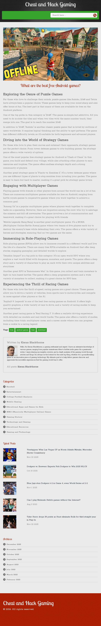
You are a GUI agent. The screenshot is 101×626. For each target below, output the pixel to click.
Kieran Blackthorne (32, 342)
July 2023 (11, 569)
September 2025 (14, 559)
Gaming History (14, 417)
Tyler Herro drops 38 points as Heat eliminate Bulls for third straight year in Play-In (61, 518)
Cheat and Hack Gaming (50, 4)
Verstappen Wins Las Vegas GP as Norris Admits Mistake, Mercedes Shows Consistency (59, 451)
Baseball (11, 387)
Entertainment (14, 392)
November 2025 (14, 549)
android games (22, 330)
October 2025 (13, 554)
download (42, 330)
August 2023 (13, 564)
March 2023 (12, 574)
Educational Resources (18, 427)
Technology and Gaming (18, 422)
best (33, 330)
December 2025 (14, 544)
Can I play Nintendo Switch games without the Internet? (53, 500)
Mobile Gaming (14, 402)
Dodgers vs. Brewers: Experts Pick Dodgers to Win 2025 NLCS (57, 466)
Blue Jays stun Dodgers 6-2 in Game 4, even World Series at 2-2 (57, 483)
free (11, 330)
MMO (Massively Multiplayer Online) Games (29, 412)
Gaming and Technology (18, 432)
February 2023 (13, 579)
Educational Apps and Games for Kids (25, 407)
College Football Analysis (19, 397)
